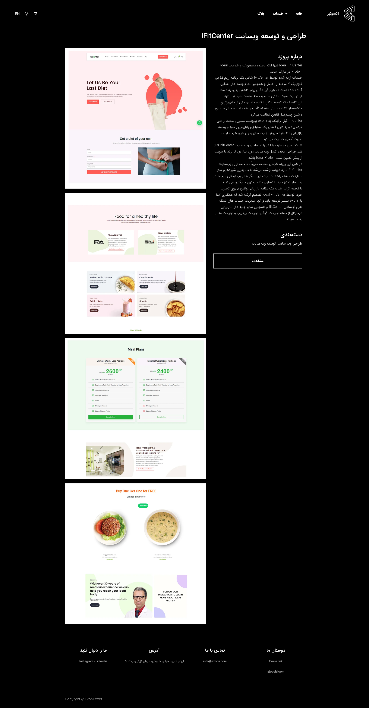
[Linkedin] (35, 14)
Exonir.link (276, 661)
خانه (299, 13)
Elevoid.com (276, 671)
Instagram (86, 661)
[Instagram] (27, 14)
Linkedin (101, 661)
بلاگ (261, 13)
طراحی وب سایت (289, 243)
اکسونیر (333, 13)
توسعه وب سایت (264, 243)
